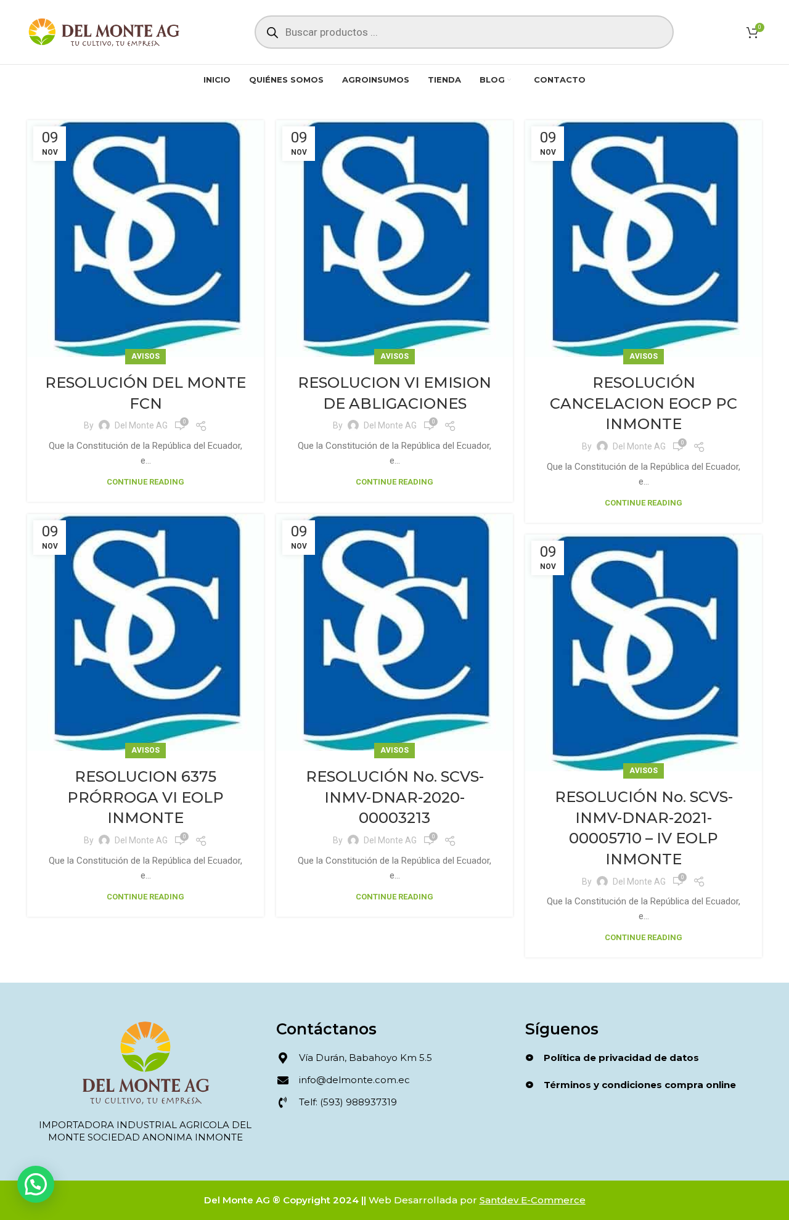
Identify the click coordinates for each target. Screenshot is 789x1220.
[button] (35, 1184)
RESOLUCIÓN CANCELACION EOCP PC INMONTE (643, 403)
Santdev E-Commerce (533, 1200)
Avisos (145, 356)
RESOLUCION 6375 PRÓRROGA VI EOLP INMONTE (145, 797)
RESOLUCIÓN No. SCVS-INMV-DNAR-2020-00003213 (395, 797)
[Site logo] (104, 31)
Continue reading (145, 482)
